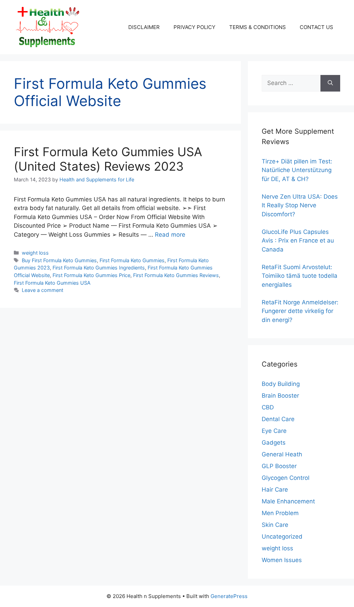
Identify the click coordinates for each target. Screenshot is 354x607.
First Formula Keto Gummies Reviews (176, 275)
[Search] (330, 83)
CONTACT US (316, 27)
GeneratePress (229, 596)
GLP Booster (279, 466)
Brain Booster (280, 395)
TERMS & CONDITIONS (257, 27)
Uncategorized (282, 536)
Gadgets (274, 442)
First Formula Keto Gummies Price (91, 275)
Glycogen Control (285, 477)
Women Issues (282, 560)
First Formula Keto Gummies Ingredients (99, 268)
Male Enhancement (288, 501)
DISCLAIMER (144, 27)
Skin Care (275, 524)
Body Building (281, 383)
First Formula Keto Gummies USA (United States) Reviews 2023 (108, 158)
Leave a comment (42, 290)
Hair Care (275, 489)
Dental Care (278, 419)
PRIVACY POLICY (194, 27)
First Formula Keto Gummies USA (52, 283)
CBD (268, 407)
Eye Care (274, 430)
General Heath (282, 454)
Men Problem (280, 513)
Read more (170, 234)
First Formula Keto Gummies (132, 260)
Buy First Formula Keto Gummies (59, 260)
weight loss (35, 253)
